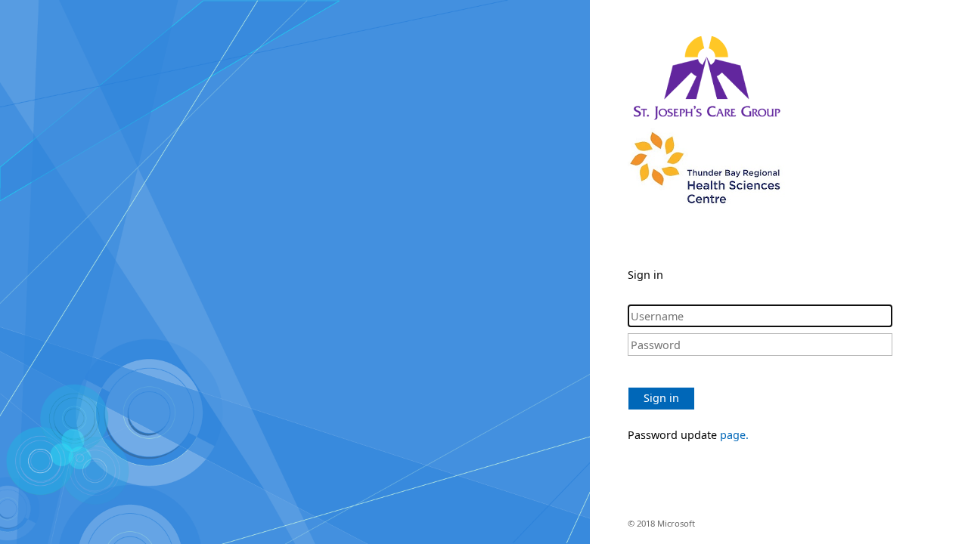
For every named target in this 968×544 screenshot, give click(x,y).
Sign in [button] (661, 398)
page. (734, 435)
